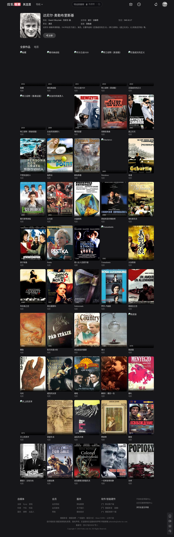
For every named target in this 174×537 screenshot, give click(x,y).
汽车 (25, 508)
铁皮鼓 (131, 350)
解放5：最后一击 (108, 393)
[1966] (114, 445)
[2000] (87, 183)
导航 (38, 4)
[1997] (33, 227)
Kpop (25, 504)
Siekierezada (78, 306)
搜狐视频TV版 (110, 512)
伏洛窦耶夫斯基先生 (82, 481)
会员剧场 (55, 508)
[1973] (141, 358)
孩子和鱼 (23, 262)
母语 (130, 175)
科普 (19, 508)
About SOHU (100, 518)
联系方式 (90, 518)
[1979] (132, 314)
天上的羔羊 (24, 437)
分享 (51, 36)
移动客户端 (109, 504)
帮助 (54, 512)
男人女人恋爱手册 (81, 262)
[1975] (87, 358)
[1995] (107, 227)
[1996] (60, 227)
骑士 (103, 350)
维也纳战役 (51, 88)
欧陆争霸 (77, 175)
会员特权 (55, 504)
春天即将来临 (25, 219)
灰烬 (130, 481)
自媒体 (20, 499)
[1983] (141, 271)
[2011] (81, 52)
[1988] (33, 271)
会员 (54, 499)
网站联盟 (80, 504)
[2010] (111, 52)
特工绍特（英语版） (109, 88)
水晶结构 (77, 219)
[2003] (87, 140)
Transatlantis (105, 262)
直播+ (116, 508)
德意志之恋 (132, 306)
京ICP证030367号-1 (90, 525)
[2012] (53, 52)
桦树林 (104, 437)
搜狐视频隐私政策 (63, 522)
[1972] (60, 401)
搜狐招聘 (72, 518)
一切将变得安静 (107, 481)
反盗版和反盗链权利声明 (91, 522)
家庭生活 (50, 437)
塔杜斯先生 (132, 219)
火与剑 (49, 219)
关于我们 (80, 508)
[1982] (33, 314)
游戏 (30, 504)
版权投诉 (80, 512)
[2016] (23, 52)
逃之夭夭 (132, 132)
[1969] (60, 445)
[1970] (87, 401)
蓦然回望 (77, 132)
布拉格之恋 (24, 306)
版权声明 (75, 522)
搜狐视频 (14, 4)
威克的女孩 (51, 393)
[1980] (114, 314)
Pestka (49, 262)
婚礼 (130, 393)
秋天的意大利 (52, 350)
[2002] (141, 140)
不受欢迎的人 (25, 175)
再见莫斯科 (51, 306)
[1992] (141, 227)
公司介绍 (110, 518)
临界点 (49, 175)
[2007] (114, 96)
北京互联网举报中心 (144, 503)
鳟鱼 (22, 350)
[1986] (87, 271)
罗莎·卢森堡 (106, 306)
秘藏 (22, 88)
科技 (30, 508)
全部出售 (50, 481)
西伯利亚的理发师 (108, 219)
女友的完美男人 (53, 132)
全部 (19, 504)
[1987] (60, 271)
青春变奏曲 (105, 132)
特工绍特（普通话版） (29, 132)
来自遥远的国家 (80, 350)
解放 (130, 437)
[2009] (55, 96)
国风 (19, 512)
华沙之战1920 (79, 88)
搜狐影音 (108, 508)
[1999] (114, 183)
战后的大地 (78, 437)
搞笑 (25, 512)
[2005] (141, 96)
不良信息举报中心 (143, 499)
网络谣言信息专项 (143, 507)
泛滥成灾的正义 (134, 88)
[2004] (60, 140)
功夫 (22, 393)
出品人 (31, 512)
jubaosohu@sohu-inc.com (118, 522)
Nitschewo (105, 175)
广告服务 (81, 518)
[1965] (141, 445)
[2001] (33, 183)
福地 (76, 393)
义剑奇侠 (132, 262)
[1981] (60, 314)
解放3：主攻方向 (27, 481)
